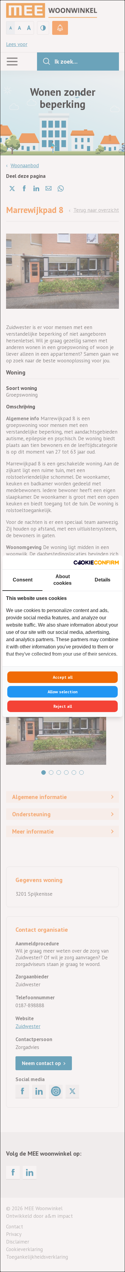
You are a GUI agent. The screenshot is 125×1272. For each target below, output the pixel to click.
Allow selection (63, 691)
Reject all (62, 706)
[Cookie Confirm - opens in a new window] (96, 562)
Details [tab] (102, 579)
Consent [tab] (22, 579)
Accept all (63, 677)
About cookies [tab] (62, 580)
